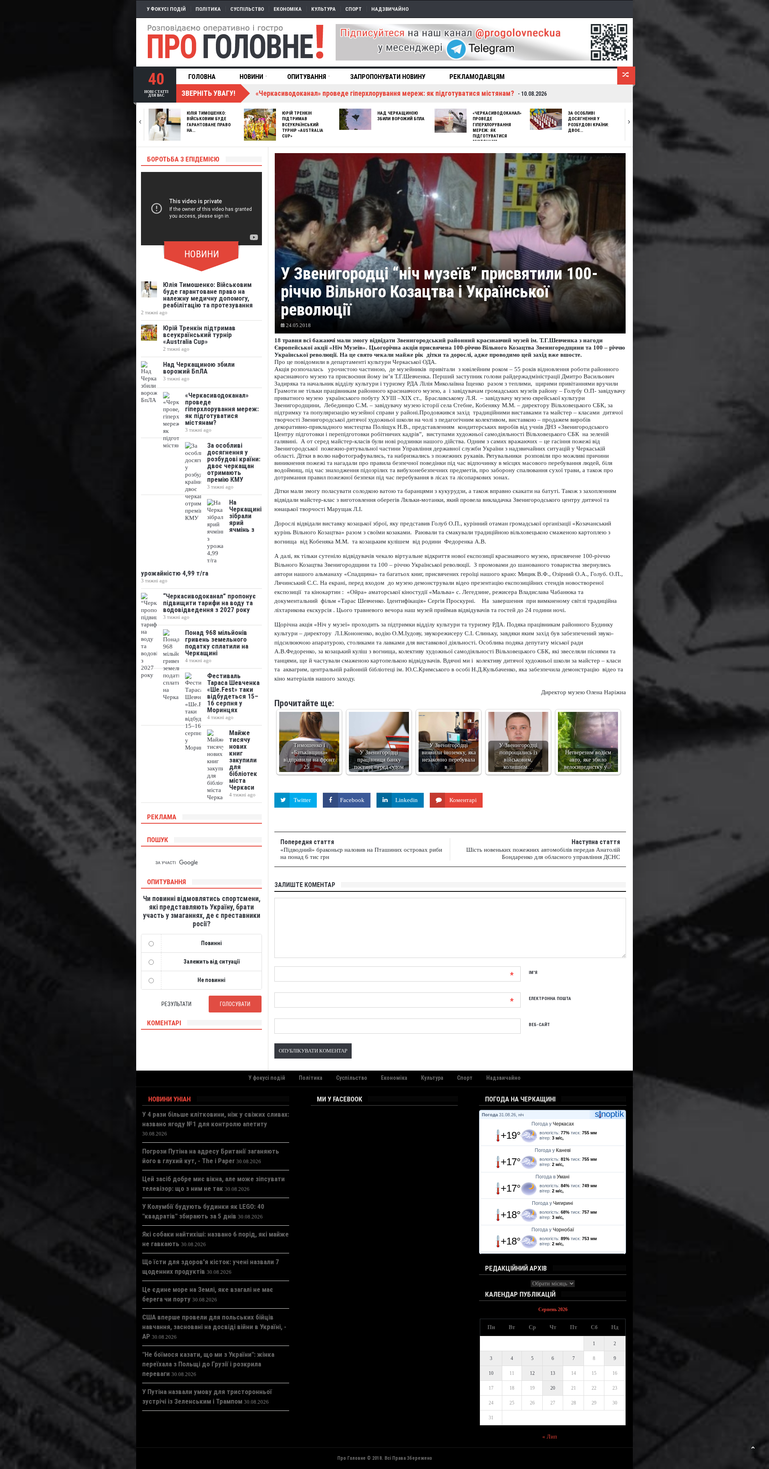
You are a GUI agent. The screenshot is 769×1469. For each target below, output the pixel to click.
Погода (490, 1114)
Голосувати (235, 1004)
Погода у (552, 1124)
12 (532, 1373)
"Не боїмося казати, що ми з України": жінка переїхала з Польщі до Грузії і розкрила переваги (208, 1364)
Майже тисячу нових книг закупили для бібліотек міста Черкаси (243, 760)
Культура (323, 9)
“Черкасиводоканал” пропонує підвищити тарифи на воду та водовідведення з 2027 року (209, 603)
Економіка (288, 9)
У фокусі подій (166, 9)
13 (552, 1373)
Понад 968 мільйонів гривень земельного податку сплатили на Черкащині (216, 642)
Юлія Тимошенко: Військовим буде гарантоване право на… (209, 122)
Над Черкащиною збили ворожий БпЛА (401, 116)
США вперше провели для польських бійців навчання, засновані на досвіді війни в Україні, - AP (214, 1326)
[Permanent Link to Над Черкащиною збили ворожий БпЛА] (355, 119)
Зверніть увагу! (208, 93)
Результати (176, 1004)
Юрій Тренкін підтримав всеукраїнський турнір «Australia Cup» (302, 125)
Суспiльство (247, 9)
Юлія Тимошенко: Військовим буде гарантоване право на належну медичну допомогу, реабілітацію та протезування (208, 295)
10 (491, 1373)
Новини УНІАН (169, 1099)
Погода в (552, 1177)
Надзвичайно (390, 9)
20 (552, 1388)
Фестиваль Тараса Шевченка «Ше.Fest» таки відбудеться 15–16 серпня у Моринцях (233, 693)
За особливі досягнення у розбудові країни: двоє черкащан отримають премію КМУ (233, 462)
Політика (208, 9)
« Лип (549, 1437)
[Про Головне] (236, 42)
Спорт (353, 9)
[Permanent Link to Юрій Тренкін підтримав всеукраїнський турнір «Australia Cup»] (260, 125)
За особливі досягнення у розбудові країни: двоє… (588, 122)
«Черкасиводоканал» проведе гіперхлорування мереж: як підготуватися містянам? (222, 408)
